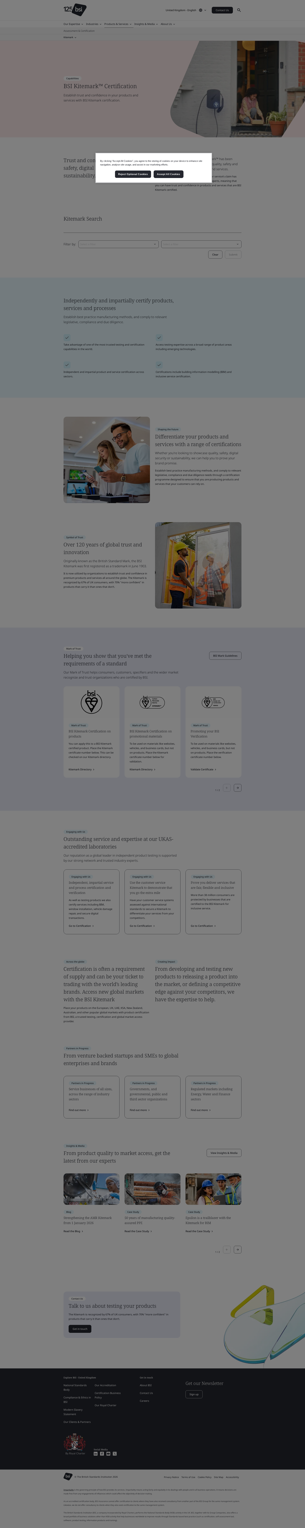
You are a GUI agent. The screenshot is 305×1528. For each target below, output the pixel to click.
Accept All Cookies (168, 174)
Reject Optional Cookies (133, 174)
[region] (153, 168)
